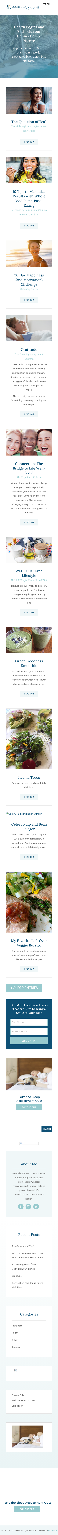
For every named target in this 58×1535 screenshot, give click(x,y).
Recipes (16, 1347)
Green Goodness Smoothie (29, 663)
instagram (28, 1207)
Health (15, 1332)
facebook (21, 1207)
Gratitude (17, 1275)
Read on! (29, 142)
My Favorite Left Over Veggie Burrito (29, 943)
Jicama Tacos (29, 777)
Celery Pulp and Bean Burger (29, 826)
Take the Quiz (29, 1107)
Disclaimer (17, 1405)
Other (15, 1340)
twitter (36, 1207)
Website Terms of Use (23, 1400)
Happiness (17, 1325)
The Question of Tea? (23, 1246)
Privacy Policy (19, 1395)
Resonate (52, 1530)
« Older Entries (24, 987)
